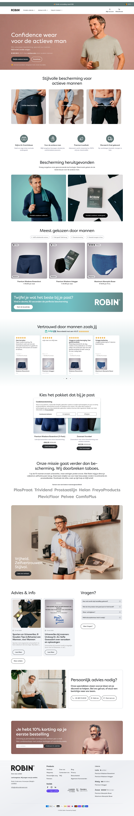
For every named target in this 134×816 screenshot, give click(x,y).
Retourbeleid (75, 775)
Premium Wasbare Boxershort (29, 282)
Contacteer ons (64, 772)
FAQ (60, 775)
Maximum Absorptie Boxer (104, 282)
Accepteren (66, 414)
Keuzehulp (36, 59)
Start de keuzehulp (23, 307)
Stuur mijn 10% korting (53, 746)
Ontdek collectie (28, 10)
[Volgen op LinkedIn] (55, 787)
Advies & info (42, 10)
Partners (49, 778)
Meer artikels (18, 661)
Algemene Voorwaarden (79, 778)
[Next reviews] (70, 378)
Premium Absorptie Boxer (103, 793)
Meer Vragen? (88, 626)
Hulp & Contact (56, 10)
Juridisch (14, 783)
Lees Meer (18, 652)
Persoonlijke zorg (52, 775)
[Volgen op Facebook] (48, 787)
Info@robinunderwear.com (19, 787)
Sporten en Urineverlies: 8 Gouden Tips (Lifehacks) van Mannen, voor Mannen (27, 637)
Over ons (62, 769)
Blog (72, 769)
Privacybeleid (49, 410)
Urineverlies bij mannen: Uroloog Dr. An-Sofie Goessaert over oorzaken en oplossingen (57, 638)
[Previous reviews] (63, 378)
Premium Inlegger (101, 785)
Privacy (73, 772)
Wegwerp (50, 772)
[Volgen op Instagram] (51, 787)
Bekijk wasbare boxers (20, 59)
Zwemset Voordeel (84, 436)
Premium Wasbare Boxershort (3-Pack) (49, 436)
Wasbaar (49, 769)
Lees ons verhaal (23, 573)
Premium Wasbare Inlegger (67, 282)
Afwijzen (87, 414)
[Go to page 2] (67, 378)
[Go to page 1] (66, 378)
